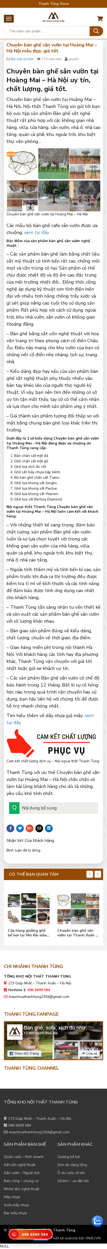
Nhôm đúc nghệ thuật (21, 1188)
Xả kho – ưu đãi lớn (73, 1180)
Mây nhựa (12, 1197)
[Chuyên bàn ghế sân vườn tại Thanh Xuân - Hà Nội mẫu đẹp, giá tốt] (78, 907)
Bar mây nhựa (15, 1213)
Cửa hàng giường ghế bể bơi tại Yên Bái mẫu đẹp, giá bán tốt (27, 933)
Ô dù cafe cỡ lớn (71, 1172)
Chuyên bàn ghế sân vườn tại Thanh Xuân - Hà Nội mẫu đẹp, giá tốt (78, 933)
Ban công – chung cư (21, 1180)
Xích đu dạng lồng (72, 1164)
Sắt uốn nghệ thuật (19, 1164)
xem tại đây (36, 232)
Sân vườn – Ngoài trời (21, 1172)
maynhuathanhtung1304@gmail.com (39, 996)
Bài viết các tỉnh (22, 59)
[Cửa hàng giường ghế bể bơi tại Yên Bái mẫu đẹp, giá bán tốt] (29, 907)
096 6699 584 (19, 1125)
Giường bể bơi (68, 1156)
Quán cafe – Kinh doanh (24, 1156)
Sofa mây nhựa (16, 1205)
